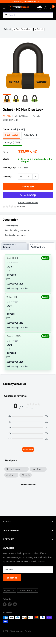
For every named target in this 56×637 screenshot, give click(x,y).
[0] (51, 7)
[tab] (14, 246)
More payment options (28, 202)
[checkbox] (25, 475)
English (7, 590)
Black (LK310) (12, 258)
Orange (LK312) (14, 336)
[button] (28, 416)
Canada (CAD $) (25, 590)
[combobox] (28, 15)
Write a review (28, 449)
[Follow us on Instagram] (10, 604)
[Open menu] (4, 8)
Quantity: (7, 176)
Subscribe (12, 577)
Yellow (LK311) (13, 297)
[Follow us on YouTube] (15, 604)
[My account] (45, 7)
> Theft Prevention (22, 29)
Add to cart (28, 186)
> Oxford (39, 29)
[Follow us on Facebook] (5, 604)
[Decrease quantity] (21, 176)
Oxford (7, 116)
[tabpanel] (28, 491)
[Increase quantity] (35, 176)
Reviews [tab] (11, 461)
